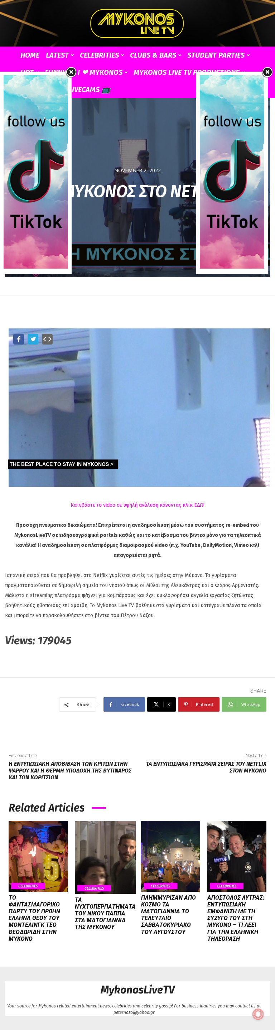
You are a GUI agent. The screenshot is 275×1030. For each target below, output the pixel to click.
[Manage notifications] (258, 1014)
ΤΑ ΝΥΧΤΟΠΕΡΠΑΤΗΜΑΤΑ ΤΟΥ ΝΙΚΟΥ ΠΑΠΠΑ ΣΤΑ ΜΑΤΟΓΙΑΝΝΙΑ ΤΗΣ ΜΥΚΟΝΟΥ (105, 913)
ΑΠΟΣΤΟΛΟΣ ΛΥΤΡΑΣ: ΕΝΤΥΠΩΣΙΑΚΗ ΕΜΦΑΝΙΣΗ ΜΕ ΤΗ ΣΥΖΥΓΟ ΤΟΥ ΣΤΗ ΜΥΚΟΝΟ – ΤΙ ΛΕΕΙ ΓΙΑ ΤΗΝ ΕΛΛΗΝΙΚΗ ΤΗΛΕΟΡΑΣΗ (236, 918)
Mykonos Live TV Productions (187, 72)
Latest (57, 55)
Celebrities (99, 55)
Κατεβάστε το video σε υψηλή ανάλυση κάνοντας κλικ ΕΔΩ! (137, 505)
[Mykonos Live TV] (137, 24)
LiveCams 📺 (89, 89)
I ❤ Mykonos (100, 72)
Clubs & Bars (153, 55)
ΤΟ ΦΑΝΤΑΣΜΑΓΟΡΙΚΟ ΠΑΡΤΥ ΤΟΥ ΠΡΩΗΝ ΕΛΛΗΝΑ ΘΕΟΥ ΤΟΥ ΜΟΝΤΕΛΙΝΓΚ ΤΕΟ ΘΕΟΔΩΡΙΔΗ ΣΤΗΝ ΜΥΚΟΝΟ (34, 918)
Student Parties (216, 55)
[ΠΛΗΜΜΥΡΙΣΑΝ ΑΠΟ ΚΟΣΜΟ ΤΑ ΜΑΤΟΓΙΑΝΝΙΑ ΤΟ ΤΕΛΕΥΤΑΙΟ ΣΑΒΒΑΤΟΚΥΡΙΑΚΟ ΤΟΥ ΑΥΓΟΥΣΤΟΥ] (170, 856)
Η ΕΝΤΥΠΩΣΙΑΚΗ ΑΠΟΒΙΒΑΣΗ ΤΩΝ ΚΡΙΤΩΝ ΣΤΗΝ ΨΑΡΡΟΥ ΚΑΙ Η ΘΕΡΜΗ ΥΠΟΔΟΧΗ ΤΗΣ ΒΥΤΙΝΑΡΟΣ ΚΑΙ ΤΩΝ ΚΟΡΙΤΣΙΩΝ (70, 770)
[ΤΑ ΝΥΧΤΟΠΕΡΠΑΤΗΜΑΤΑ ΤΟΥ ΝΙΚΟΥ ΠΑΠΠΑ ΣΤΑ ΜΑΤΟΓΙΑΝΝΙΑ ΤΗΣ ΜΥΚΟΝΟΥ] (105, 857)
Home (29, 55)
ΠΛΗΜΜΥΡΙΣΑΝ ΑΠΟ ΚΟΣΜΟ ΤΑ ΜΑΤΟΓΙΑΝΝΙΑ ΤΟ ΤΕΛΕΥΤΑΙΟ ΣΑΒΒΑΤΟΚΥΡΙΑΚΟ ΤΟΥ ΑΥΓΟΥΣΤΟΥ (168, 914)
